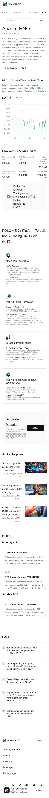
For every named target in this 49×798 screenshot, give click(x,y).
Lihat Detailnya (39, 91)
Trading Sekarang (32, 197)
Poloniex (12, 4)
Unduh (39, 790)
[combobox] (19, 20)
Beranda (6, 12)
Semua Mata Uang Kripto (26, 12)
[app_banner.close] (45, 787)
